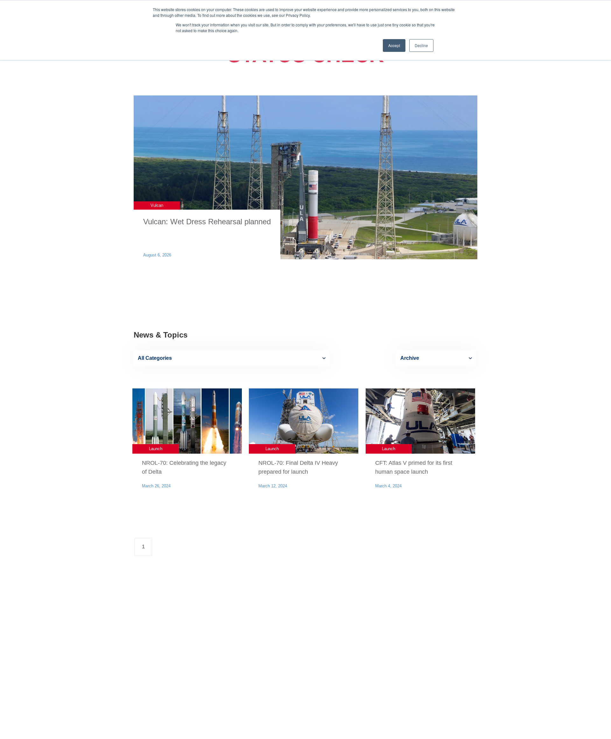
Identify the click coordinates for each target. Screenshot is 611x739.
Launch (155, 448)
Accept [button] (394, 45)
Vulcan (157, 205)
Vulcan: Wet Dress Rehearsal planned (207, 221)
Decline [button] (421, 45)
